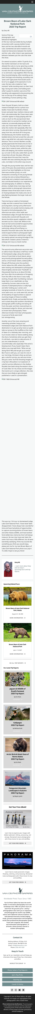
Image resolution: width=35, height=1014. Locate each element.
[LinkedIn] (23, 990)
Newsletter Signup (16, 963)
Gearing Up (17, 980)
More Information (16, 618)
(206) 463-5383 (19, 947)
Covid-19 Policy (17, 984)
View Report (16, 699)
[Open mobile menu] (32, 2)
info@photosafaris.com (19, 945)
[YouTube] (19, 990)
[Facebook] (12, 990)
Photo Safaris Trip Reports (17, 970)
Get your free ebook (16, 843)
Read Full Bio (22, 575)
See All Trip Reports (16, 663)
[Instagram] (15, 990)
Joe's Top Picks (17, 975)
